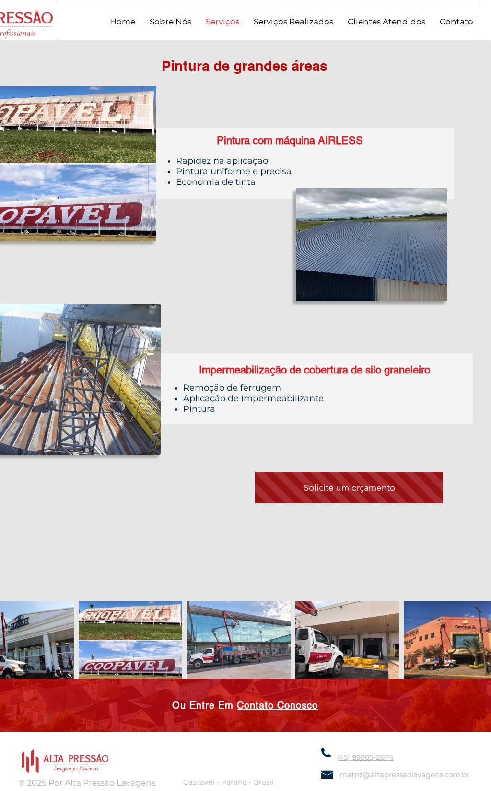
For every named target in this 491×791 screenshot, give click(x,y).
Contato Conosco (277, 705)
